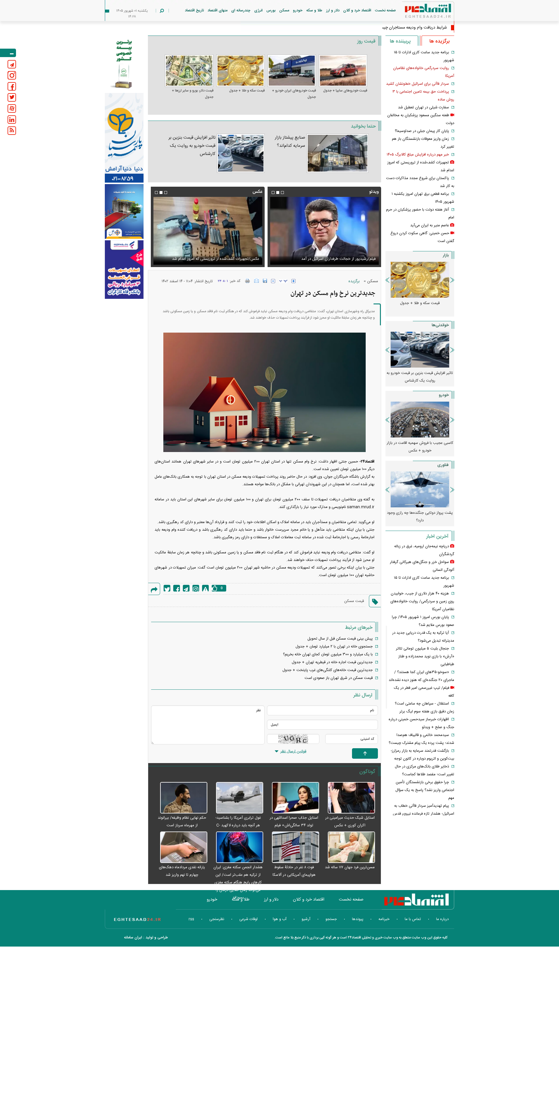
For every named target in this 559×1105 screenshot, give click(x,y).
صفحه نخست (385, 10)
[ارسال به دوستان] (256, 280)
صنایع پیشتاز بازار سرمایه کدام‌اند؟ (290, 141)
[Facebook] (176, 588)
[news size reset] (283, 281)
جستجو (331, 919)
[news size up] (293, 281)
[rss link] (11, 130)
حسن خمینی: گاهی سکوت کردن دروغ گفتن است (337, 259)
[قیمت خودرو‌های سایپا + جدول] (343, 70)
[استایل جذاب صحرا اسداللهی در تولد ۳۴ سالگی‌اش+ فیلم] (292, 798)
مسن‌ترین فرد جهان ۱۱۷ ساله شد (350, 867)
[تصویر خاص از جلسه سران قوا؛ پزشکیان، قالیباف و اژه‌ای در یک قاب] (207, 231)
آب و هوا (279, 919)
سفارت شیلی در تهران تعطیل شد (423, 107)
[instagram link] (11, 75)
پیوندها (357, 919)
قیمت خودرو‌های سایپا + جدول (345, 90)
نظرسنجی (216, 919)
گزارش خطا (205, 588)
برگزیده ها (439, 41)
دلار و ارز (332, 10)
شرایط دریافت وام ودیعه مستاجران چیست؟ (410, 27)
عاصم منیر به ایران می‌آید (429, 225)
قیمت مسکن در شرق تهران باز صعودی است (339, 678)
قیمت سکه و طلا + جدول (247, 90)
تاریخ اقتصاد (194, 10)
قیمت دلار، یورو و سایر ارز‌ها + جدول (192, 94)
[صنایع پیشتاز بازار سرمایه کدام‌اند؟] (338, 153)
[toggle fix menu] (8, 53)
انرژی (258, 10)
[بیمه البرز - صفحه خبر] (124, 63)
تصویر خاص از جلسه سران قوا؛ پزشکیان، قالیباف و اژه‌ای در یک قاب (210, 255)
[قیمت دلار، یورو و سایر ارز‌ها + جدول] (189, 70)
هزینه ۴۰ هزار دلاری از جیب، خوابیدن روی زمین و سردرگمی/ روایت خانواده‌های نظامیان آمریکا (422, 601)
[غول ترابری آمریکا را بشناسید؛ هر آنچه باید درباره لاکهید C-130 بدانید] (236, 798)
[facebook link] (11, 86)
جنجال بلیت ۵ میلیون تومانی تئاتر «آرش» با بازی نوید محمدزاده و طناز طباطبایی (425, 656)
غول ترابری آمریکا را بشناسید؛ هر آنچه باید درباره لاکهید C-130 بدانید (238, 825)
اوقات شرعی (248, 919)
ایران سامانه (133, 937)
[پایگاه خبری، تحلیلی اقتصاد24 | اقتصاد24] (418, 12)
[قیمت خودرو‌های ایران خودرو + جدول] (292, 70)
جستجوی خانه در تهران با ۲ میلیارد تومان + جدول (334, 646)
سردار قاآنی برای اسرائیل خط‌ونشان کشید (417, 84)
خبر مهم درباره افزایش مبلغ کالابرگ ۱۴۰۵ (418, 154)
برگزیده (354, 281)
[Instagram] (195, 588)
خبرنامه (384, 919)
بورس (270, 10)
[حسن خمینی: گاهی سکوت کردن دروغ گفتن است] (324, 231)
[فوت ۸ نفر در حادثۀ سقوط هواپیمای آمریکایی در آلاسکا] (292, 848)
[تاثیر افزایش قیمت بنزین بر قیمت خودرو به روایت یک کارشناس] (241, 153)
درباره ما (442, 919)
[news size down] (273, 281)
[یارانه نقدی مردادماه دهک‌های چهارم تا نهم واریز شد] (180, 848)
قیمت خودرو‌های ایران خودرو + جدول (294, 94)
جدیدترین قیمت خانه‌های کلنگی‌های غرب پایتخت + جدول (327, 670)
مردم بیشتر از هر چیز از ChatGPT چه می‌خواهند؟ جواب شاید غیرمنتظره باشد (408, 517)
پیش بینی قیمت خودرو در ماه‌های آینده (408, 443)
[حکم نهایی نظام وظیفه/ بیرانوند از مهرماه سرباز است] (180, 798)
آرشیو (306, 919)
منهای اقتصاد (217, 10)
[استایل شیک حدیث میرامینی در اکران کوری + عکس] (348, 798)
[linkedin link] (11, 119)
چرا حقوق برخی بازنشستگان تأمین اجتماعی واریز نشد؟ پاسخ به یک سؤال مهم (424, 790)
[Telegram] (186, 588)
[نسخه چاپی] (247, 280)
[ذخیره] (265, 281)
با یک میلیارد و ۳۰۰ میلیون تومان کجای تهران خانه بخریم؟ (328, 654)
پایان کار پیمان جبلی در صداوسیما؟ (422, 131)
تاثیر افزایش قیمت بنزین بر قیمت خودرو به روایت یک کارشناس (192, 146)
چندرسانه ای (240, 10)
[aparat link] (11, 108)
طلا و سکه (314, 10)
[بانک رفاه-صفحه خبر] (124, 269)
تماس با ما (413, 919)
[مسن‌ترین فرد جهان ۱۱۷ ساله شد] (348, 848)
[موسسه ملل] (124, 211)
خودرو (298, 10)
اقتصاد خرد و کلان (357, 10)
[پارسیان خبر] (124, 138)
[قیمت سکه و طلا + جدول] (240, 70)
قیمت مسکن (354, 601)
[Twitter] (167, 588)
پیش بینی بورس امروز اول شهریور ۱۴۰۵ (408, 373)
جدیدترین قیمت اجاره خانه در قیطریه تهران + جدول (332, 662)
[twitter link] (11, 97)
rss (191, 919)
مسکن (284, 10)
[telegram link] (11, 64)
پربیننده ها (400, 41)
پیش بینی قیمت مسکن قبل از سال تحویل (340, 639)
